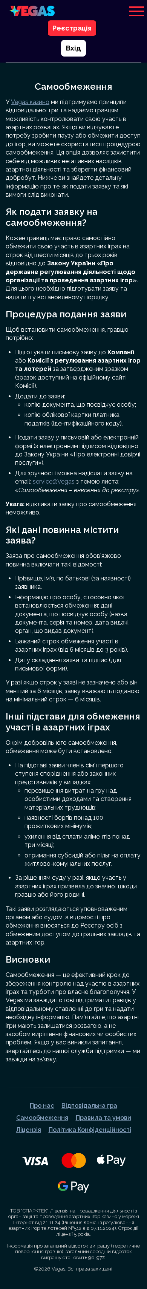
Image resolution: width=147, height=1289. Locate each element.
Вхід (73, 48)
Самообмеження (42, 1117)
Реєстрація (72, 28)
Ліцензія (28, 1129)
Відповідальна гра (89, 1105)
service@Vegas (54, 481)
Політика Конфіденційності (90, 1129)
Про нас (42, 1105)
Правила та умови (103, 1117)
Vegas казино (30, 102)
